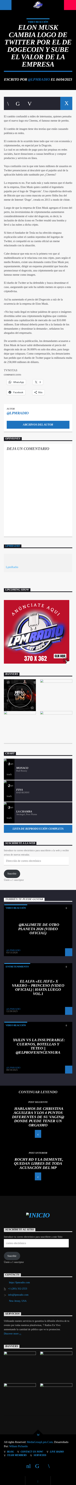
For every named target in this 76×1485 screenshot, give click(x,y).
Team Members (17, 1455)
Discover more (11, 1333)
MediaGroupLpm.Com (40, 1442)
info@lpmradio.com (18, 1294)
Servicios (40, 1455)
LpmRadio (12, 545)
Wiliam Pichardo (18, 1446)
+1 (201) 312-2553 (17, 1288)
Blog (10, 1451)
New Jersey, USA (18, 1301)
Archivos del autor (38, 424)
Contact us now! (32, 1451)
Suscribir (11, 873)
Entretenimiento (17, 966)
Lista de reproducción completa (38, 828)
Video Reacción (38, 22)
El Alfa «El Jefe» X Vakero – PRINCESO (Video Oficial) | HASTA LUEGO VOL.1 (38, 987)
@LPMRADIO (39, 79)
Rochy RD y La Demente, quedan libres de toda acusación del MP (38, 1163)
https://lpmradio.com (19, 1282)
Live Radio (57, 1451)
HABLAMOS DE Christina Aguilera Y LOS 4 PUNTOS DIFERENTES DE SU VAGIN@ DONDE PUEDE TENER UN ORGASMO (38, 1116)
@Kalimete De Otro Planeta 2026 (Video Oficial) (38, 928)
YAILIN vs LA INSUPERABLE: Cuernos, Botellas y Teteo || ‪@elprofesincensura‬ (39, 1046)
